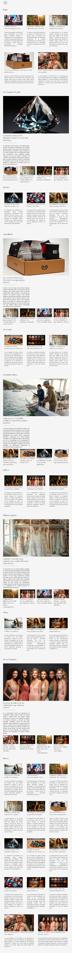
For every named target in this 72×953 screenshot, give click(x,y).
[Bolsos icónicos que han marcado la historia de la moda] (36, 340)
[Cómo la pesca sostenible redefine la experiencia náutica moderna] (36, 397)
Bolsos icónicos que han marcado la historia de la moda (34, 348)
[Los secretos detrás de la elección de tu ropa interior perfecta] (19, 60)
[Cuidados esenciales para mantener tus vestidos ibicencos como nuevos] (58, 20)
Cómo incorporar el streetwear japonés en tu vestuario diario (12, 28)
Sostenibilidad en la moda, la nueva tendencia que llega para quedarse (58, 206)
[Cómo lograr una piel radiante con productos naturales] (44, 170)
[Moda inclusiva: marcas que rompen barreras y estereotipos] (58, 623)
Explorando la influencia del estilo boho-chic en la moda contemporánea (35, 28)
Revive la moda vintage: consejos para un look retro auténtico (60, 602)
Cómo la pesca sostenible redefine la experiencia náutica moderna (15, 420)
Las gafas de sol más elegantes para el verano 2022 (27, 460)
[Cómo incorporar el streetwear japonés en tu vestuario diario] (13, 20)
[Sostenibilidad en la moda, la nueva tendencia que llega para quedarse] (58, 198)
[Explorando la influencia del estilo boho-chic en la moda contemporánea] (36, 20)
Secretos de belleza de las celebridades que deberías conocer (61, 178)
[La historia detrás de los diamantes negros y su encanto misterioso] (36, 114)
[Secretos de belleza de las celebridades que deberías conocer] (61, 170)
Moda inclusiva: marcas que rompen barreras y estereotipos (58, 631)
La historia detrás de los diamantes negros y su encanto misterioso (15, 138)
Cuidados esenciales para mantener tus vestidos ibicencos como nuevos (57, 28)
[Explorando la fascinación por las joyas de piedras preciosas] (36, 198)
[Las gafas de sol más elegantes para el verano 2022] (13, 340)
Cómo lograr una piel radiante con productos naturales (44, 178)
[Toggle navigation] (5, 2)
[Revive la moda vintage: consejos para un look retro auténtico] (53, 60)
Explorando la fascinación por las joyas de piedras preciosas (36, 206)
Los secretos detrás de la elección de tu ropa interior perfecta (10, 178)
